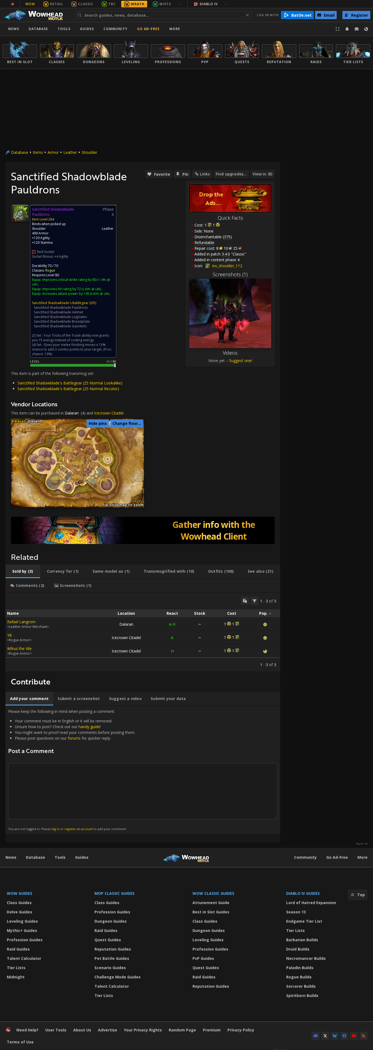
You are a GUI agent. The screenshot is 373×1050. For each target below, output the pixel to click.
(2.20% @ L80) (91, 289)
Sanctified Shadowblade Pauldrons (61, 307)
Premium (212, 1030)
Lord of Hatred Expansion (311, 902)
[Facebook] (344, 1036)
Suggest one (240, 360)
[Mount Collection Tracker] (143, 530)
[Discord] (316, 1036)
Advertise (107, 1030)
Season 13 (296, 911)
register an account (78, 829)
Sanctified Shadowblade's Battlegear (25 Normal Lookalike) (69, 383)
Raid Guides (18, 949)
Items (38, 152)
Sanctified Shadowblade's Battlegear (60, 303)
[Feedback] (357, 29)
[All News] (12, 4)
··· (180, 4)
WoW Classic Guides (213, 893)
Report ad (362, 843)
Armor (53, 152)
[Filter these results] (254, 601)
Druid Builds (297, 949)
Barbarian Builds (302, 939)
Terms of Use (20, 1042)
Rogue (50, 270)
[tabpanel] (142, 632)
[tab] (22, 571)
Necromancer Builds (306, 958)
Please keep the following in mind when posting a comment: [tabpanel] (71, 770)
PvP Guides (203, 958)
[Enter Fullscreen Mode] (337, 29)
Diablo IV (209, 4)
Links (205, 174)
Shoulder (89, 152)
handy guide (89, 726)
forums (74, 738)
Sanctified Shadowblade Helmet (58, 312)
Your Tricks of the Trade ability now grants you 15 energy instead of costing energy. (70, 337)
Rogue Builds (299, 977)
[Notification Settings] (347, 29)
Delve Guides (19, 911)
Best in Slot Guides (211, 911)
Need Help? (27, 1030)
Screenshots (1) (230, 274)
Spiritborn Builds (302, 995)
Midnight (16, 977)
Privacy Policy (240, 1030)
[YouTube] (354, 1036)
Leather (70, 152)
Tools (60, 857)
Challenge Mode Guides (117, 977)
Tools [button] (64, 29)
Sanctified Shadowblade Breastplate (62, 321)
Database (38, 29)
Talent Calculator (24, 958)
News (13, 29)
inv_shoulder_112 (226, 265)
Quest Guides (107, 939)
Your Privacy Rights (143, 1030)
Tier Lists (16, 967)
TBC (112, 4)
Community (115, 29)
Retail (56, 4)
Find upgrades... (231, 174)
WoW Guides (19, 893)
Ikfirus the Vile (19, 648)
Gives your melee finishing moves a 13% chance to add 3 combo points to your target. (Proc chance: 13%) (71, 349)
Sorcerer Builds (301, 986)
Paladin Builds (299, 967)
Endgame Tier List (304, 921)
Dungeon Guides (110, 921)
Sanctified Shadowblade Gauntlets (60, 326)
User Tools (55, 1030)
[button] (79, 482)
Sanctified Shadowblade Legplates (60, 316)
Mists (165, 4)
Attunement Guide (211, 902)
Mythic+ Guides (22, 930)
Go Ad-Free (148, 29)
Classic (85, 4)
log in (56, 829)
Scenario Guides (110, 967)
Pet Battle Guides (111, 958)
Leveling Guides (22, 921)
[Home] (36, 15)
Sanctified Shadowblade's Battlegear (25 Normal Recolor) (68, 388)
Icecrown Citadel (108, 413)
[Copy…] (245, 601)
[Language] (366, 29)
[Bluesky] (335, 1036)
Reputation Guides (112, 949)
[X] (325, 1036)
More (362, 857)
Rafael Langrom (21, 621)
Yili (9, 635)
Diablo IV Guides (303, 893)
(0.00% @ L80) (99, 294)
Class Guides (19, 902)
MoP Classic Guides (114, 893)
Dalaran (72, 413)
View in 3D (263, 174)
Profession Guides (25, 939)
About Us (82, 1030)
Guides (87, 29)
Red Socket (45, 251)
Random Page (182, 1030)
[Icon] (20, 213)
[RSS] (363, 1036)
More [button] (174, 29)
